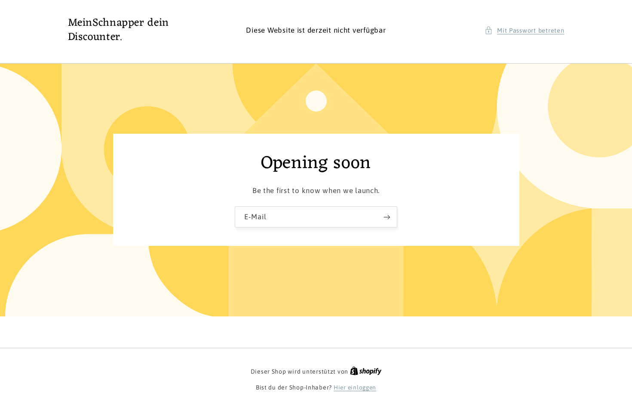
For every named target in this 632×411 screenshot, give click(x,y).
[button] (525, 30)
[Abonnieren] (387, 216)
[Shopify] (366, 371)
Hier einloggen (355, 387)
